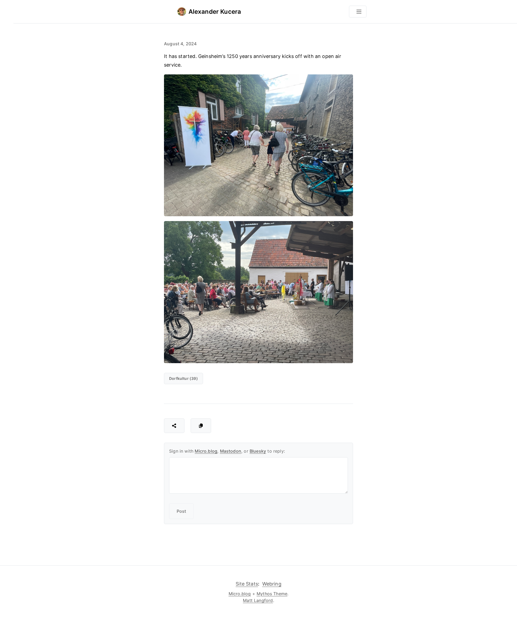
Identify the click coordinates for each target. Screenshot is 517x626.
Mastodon (230, 451)
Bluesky (258, 451)
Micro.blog (206, 451)
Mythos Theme (272, 593)
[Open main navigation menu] (357, 12)
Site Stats (247, 584)
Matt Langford (258, 600)
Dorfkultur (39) (183, 378)
